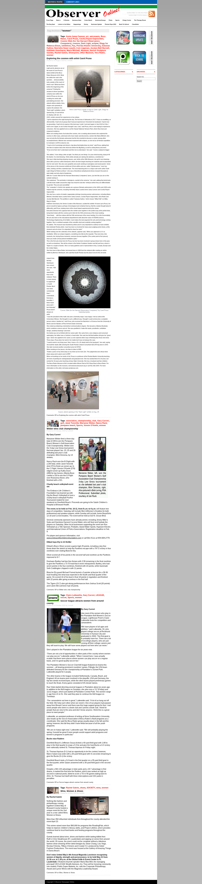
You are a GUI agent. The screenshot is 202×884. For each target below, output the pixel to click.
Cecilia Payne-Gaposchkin (91, 39)
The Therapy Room (140, 20)
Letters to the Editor (64, 24)
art (87, 36)
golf (62, 423)
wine (98, 788)
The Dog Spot (50, 24)
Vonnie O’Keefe (91, 425)
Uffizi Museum (86, 53)
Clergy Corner (127, 20)
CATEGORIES (119, 72)
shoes (83, 788)
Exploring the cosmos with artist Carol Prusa (69, 58)
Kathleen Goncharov (56, 50)
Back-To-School (124, 24)
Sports (117, 20)
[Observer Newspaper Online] (67, 9)
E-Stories (66, 20)
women (50, 55)
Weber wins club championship (62, 429)
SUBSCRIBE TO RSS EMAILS (138, 15)
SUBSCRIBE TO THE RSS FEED (137, 13)
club (94, 421)
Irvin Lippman (82, 48)
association (71, 421)
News (58, 20)
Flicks (110, 20)
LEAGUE (100, 595)
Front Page (49, 20)
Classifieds (135, 24)
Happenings (77, 24)
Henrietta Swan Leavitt (64, 48)
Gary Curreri (103, 421)
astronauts (95, 36)
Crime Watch (88, 20)
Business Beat (76, 20)
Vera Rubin (100, 53)
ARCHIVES (141, 72)
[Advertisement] (145, 117)
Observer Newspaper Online (64, 882)
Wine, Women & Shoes (71, 791)
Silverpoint (74, 53)
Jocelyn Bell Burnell (99, 48)
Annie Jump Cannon (75, 36)
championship (84, 421)
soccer (63, 597)
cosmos (76, 43)
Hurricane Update (96, 24)
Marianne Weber (87, 423)
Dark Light (86, 43)
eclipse (95, 43)
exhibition (66, 46)
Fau (73, 46)
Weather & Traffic (55, 2)
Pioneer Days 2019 (110, 24)
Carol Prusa (72, 39)
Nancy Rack (101, 423)
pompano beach (67, 425)
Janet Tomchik (72, 423)
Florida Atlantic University (88, 46)
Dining (86, 24)
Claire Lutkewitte (74, 595)
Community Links (72, 2)
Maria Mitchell (73, 50)
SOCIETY (91, 788)
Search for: (140, 77)
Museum (85, 50)
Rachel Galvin (61, 53)
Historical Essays (100, 20)
